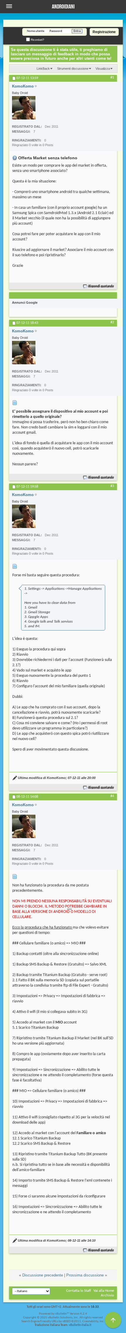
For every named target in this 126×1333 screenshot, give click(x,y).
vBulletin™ (62, 1313)
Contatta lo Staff (78, 1291)
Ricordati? (37, 39)
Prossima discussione (85, 1275)
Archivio (107, 1295)
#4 (112, 796)
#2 (112, 322)
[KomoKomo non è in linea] (23, 107)
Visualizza (103, 68)
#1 (112, 77)
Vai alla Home (103, 1291)
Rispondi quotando (101, 286)
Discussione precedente (42, 1275)
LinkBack (43, 68)
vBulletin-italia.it (80, 1325)
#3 (112, 486)
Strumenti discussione (72, 68)
